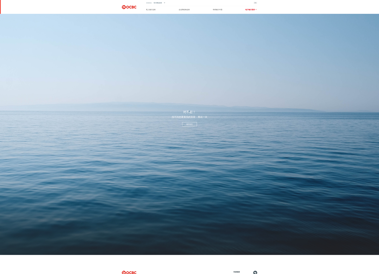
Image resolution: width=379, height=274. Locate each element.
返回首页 (189, 124)
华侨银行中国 (217, 9)
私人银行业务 (151, 9)
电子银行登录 (250, 9)
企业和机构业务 (184, 9)
